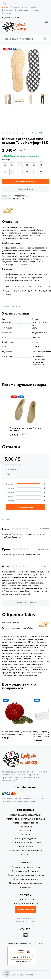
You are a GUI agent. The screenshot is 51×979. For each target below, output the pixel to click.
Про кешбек (25, 826)
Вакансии (34, 10)
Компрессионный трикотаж (25, 870)
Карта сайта (25, 854)
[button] (45, 50)
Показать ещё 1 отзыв (25, 602)
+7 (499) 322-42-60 (25, 899)
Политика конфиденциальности (25, 850)
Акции (5, 7)
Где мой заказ (21, 10)
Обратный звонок (25, 909)
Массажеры (25, 886)
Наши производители (26, 838)
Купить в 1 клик (25, 188)
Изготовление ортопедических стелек (25, 818)
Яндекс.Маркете (36, 943)
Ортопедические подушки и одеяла (25, 874)
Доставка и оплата (19, 7)
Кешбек (33, 7)
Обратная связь (25, 846)
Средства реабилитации (25, 878)
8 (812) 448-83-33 (10, 17)
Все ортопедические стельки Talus (17, 628)
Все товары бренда (10, 622)
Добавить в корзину (25, 181)
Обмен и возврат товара (25, 822)
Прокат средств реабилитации (25, 814)
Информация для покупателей (25, 842)
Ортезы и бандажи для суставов (25, 882)
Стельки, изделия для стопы (25, 866)
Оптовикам (7, 10)
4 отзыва (24, 133)
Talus (34, 133)
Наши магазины (25, 830)
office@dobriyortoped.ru (25, 903)
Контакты (6, 12)
